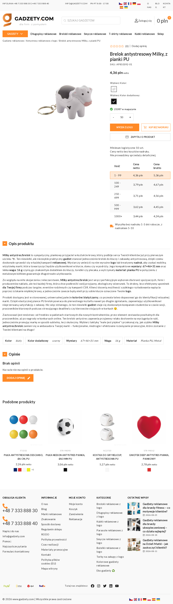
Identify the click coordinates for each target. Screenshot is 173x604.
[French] (130, 3)
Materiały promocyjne (54, 549)
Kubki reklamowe (145, 33)
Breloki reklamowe (70, 33)
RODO (45, 534)
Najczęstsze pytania (15, 546)
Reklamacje (75, 519)
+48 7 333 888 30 (22, 3)
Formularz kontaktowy (16, 551)
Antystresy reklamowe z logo (41, 40)
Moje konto (76, 503)
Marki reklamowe (51, 514)
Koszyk (73, 509)
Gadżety (12, 33)
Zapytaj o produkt (143, 137)
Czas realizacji (50, 544)
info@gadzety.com (14, 536)
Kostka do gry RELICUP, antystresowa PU (107, 457)
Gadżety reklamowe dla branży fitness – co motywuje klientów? (156, 507)
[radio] (113, 89)
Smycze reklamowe (95, 33)
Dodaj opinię (139, 46)
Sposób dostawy (51, 524)
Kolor (123, 82)
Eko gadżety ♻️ (105, 570)
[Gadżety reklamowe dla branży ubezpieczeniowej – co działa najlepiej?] (134, 525)
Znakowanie (48, 519)
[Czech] (121, 3)
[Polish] (139, 3)
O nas (44, 503)
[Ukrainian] (126, 7)
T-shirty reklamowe (120, 33)
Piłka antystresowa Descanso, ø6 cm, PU (23, 457)
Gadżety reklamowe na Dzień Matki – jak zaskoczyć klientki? (155, 543)
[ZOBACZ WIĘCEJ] (23, 427)
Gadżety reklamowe (13, 40)
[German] (134, 3)
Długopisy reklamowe (43, 33)
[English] (125, 3)
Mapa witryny (49, 568)
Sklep (160, 33)
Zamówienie (76, 514)
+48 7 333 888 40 (40, 3)
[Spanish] (121, 7)
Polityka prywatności (54, 539)
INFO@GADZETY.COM (76, 3)
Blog (44, 509)
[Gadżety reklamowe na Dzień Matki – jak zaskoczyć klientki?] (134, 545)
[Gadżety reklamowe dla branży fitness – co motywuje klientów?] (134, 509)
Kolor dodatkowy (129, 95)
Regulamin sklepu (51, 529)
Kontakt (46, 554)
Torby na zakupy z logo (110, 556)
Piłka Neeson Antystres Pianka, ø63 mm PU (65, 457)
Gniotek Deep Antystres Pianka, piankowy (149, 457)
